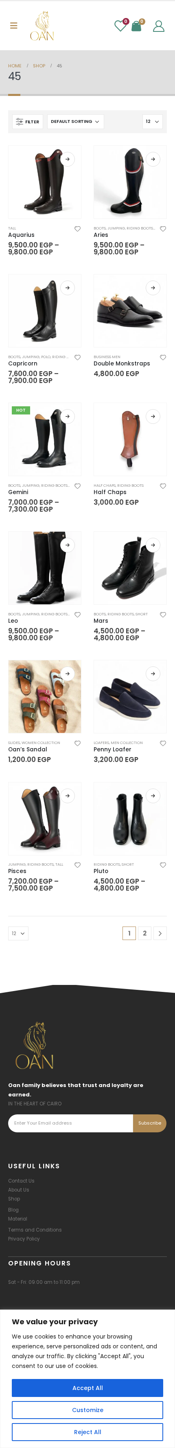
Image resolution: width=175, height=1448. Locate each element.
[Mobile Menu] (14, 26)
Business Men (107, 356)
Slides (14, 742)
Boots (100, 228)
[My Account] (159, 25)
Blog (13, 1210)
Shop (14, 1199)
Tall (12, 228)
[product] (45, 182)
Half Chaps (105, 485)
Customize (87, 1410)
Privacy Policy (24, 1239)
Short (142, 614)
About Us (18, 1190)
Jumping (116, 228)
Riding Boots (140, 228)
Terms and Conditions (35, 1230)
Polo (45, 356)
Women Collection (41, 742)
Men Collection (127, 742)
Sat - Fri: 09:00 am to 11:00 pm (44, 1282)
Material (17, 1219)
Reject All (87, 1432)
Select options (67, 159)
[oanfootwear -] (42, 25)
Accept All (87, 1388)
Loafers (101, 742)
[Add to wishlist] (77, 228)
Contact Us (21, 1181)
